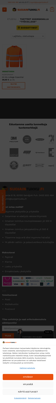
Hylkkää (28, 384)
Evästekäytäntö (20, 398)
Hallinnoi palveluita (27, 368)
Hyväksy (28, 377)
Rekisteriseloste (34, 398)
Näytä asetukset (28, 392)
